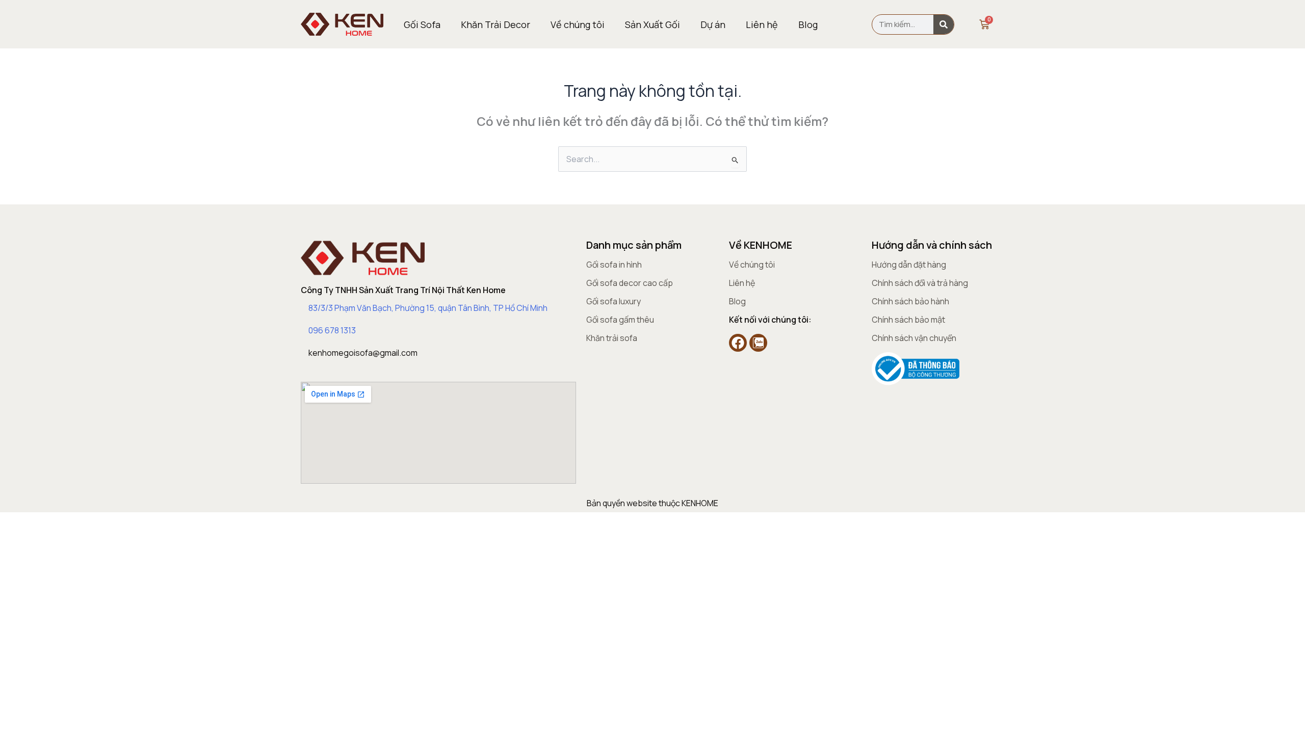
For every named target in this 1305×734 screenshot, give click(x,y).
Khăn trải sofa (611, 338)
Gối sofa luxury (613, 301)
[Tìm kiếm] (943, 24)
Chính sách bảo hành (910, 301)
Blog (808, 24)
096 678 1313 (332, 330)
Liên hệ (762, 24)
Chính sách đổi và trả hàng (920, 283)
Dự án (712, 24)
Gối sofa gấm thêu (620, 319)
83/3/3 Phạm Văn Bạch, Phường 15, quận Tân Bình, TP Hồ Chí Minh (427, 307)
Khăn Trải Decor (495, 24)
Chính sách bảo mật (908, 319)
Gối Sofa (422, 24)
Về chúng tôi (578, 24)
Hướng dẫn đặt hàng (909, 264)
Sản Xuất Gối (652, 24)
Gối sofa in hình (614, 264)
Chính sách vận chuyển (914, 338)
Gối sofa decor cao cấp (629, 283)
